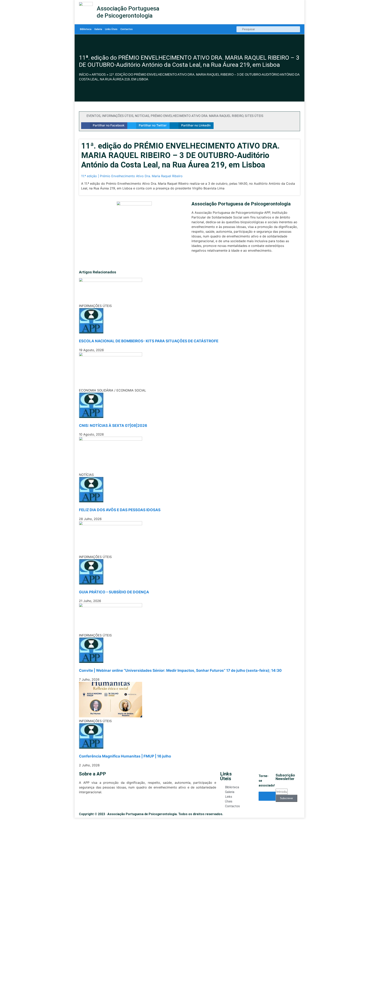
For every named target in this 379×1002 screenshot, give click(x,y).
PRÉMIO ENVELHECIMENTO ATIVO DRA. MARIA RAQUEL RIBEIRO (197, 116)
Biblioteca (85, 29)
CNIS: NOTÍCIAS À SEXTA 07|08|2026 (113, 425)
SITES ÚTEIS (254, 116)
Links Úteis (111, 29)
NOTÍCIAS (142, 116)
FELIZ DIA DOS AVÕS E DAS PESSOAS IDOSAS (119, 510)
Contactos (126, 29)
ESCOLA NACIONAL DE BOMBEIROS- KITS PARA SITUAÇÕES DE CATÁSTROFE (148, 341)
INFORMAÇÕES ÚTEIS (117, 116)
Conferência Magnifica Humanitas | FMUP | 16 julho (125, 756)
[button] (104, 125)
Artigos (99, 74)
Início (83, 74)
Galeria (98, 29)
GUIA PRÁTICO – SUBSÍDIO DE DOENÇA (114, 592)
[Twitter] (193, 262)
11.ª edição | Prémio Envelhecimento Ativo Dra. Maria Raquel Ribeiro (132, 176)
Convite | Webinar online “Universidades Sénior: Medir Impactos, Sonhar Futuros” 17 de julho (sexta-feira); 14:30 (180, 670)
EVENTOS (93, 116)
